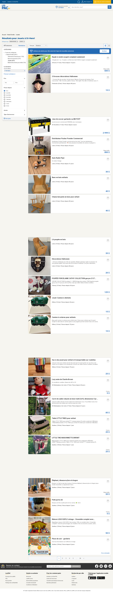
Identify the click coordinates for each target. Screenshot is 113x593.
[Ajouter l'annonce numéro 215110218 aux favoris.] (108, 380)
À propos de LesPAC (10, 576)
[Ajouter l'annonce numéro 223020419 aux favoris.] (108, 198)
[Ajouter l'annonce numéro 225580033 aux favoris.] (108, 58)
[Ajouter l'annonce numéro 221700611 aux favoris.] (108, 299)
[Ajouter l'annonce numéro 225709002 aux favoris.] (108, 540)
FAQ (6, 578)
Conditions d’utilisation (31, 584)
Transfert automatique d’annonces (55, 580)
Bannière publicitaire (51, 582)
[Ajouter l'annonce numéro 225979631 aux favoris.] (108, 419)
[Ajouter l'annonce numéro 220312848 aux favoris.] (108, 318)
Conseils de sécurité (31, 582)
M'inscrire (76, 566)
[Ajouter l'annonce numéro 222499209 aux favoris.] (108, 501)
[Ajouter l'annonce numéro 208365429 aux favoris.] (108, 279)
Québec (73, 576)
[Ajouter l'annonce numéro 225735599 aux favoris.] (108, 520)
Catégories (7, 49)
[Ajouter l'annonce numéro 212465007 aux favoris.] (108, 481)
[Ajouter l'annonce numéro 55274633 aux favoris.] (108, 77)
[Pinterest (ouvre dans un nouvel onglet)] (101, 567)
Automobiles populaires (32, 580)
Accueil (4, 34)
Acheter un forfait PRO (52, 576)
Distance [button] (38, 45)
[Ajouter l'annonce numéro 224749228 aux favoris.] (108, 140)
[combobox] (89, 7)
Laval (73, 580)
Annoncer (28, 576)
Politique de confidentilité (11, 582)
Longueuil (74, 578)
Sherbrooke (74, 582)
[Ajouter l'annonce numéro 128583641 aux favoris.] (108, 120)
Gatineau (74, 584)
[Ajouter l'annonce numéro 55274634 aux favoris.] (108, 260)
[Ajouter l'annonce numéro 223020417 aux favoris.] (108, 241)
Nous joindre (8, 580)
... (76, 558)
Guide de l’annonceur (52, 578)
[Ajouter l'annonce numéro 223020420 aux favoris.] (108, 178)
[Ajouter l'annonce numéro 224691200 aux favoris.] (108, 159)
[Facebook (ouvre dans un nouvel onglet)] (96, 567)
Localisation (7, 66)
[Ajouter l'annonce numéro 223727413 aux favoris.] (108, 400)
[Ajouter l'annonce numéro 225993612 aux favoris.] (108, 439)
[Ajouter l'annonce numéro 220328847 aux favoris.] (108, 361)
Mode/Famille (11, 34)
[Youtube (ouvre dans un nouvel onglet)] (110, 567)
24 (80, 558)
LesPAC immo (29, 578)
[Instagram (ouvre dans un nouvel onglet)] (105, 567)
